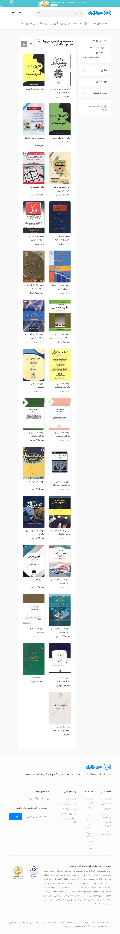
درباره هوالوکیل (89, 826)
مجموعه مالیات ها (36, 481)
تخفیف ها (78, 23)
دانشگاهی (106, 804)
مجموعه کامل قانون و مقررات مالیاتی (34, 336)
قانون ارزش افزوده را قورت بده (62, 140)
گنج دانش (54, 875)
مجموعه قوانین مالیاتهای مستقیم (63, 385)
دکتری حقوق (98, 895)
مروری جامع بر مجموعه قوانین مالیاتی (60, 532)
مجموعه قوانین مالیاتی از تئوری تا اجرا (60, 287)
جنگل (47, 875)
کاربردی (107, 808)
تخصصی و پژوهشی (106, 815)
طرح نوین (71, 879)
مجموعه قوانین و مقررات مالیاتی (36, 238)
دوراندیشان (90, 879)
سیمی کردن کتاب (90, 845)
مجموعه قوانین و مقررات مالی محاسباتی (60, 336)
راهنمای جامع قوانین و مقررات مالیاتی (61, 91)
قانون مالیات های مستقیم (36, 189)
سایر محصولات (106, 832)
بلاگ (41, 23)
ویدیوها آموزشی (58, 23)
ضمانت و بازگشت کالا (68, 820)
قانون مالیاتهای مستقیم (37, 385)
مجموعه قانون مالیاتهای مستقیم (63, 238)
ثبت (16, 816)
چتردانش (107, 879)
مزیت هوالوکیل (89, 817)
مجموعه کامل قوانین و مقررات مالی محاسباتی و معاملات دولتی (34, 287)
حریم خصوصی (89, 809)
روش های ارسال (69, 808)
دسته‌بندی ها (100, 23)
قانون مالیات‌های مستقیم (36, 630)
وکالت (101, 891)
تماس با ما (26, 23)
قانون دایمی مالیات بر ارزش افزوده (61, 630)
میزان (67, 875)
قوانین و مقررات (107, 824)
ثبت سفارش (70, 799)
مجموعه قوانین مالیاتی (34, 138)
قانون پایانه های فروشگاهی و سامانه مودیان (62, 483)
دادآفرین (99, 879)
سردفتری (87, 891)
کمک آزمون (62, 879)
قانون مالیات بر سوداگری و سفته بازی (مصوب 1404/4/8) (61, 729)
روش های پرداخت (68, 804)
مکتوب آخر (80, 879)
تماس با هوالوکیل (89, 834)
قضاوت (95, 891)
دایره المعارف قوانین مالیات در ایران (62, 189)
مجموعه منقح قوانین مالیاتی (35, 532)
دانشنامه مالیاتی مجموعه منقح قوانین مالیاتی (35, 679)
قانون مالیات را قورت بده (35, 91)
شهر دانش (52, 879)
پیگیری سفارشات (68, 813)
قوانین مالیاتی (38, 579)
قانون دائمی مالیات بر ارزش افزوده (61, 581)
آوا (46, 879)
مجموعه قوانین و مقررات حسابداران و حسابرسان (62, 434)
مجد (61, 875)
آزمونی (108, 799)
